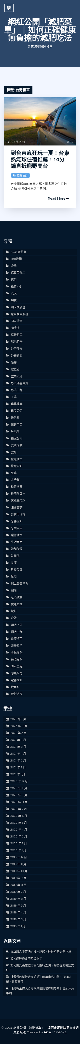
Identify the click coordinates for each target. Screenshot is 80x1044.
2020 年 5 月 (18, 822)
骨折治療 (16, 694)
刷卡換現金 (18, 307)
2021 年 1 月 (17, 774)
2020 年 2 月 (18, 843)
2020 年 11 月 (18, 788)
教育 (14, 452)
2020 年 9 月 (18, 795)
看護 (14, 562)
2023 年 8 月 (18, 726)
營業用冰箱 (18, 514)
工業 (14, 397)
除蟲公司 (16, 673)
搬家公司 (16, 438)
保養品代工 (18, 272)
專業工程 (16, 390)
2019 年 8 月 (18, 884)
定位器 (15, 369)
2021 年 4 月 (18, 753)
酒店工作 (16, 631)
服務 (14, 473)
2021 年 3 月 (18, 760)
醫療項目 (16, 638)
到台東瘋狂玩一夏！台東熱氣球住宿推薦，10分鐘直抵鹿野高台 (40, 159)
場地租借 (16, 341)
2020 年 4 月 (18, 829)
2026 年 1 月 (18, 719)
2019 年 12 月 (18, 857)
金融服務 (16, 652)
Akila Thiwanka (55, 1032)
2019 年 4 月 (18, 912)
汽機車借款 (18, 500)
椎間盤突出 (18, 493)
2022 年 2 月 (18, 733)
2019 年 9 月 (18, 878)
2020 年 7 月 (18, 809)
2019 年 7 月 (18, 891)
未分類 (15, 479)
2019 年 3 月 (18, 919)
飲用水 (15, 687)
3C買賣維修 (18, 252)
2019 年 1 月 (17, 926)
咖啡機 (15, 328)
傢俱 (14, 279)
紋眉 (14, 576)
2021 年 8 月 (18, 746)
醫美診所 (16, 645)
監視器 (15, 555)
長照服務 (16, 659)
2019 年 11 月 (18, 864)
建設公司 (16, 410)
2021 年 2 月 (18, 767)
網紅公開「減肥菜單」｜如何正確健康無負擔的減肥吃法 (40, 30)
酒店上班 (16, 624)
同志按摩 (16, 321)
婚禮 (14, 362)
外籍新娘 (16, 355)
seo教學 (16, 258)
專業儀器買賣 (19, 383)
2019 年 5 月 (18, 905)
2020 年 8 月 (18, 802)
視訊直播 (16, 604)
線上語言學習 (19, 583)
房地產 (15, 431)
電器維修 (16, 680)
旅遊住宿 (22, 175)
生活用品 (16, 542)
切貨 (14, 300)
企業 (14, 265)
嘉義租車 (16, 334)
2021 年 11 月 (18, 739)
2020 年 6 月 (18, 815)
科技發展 (16, 569)
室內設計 (16, 376)
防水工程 (16, 666)
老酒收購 (16, 597)
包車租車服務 (19, 314)
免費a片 (16, 286)
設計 (14, 611)
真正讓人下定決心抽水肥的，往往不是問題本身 (40, 951)
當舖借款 (16, 549)
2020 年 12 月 (19, 781)
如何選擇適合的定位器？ (26, 958)
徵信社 (15, 417)
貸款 (14, 618)
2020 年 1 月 (18, 850)
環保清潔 (16, 535)
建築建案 (16, 403)
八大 (14, 293)
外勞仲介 (16, 348)
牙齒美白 (16, 528)
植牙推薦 (16, 486)
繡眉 (14, 590)
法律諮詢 (16, 507)
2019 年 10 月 (18, 871)
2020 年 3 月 (18, 836)
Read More (57, 199)
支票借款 (16, 445)
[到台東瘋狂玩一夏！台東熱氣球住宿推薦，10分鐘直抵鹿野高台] (40, 121)
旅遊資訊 (16, 466)
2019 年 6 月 (18, 898)
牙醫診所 (16, 521)
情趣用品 (16, 424)
